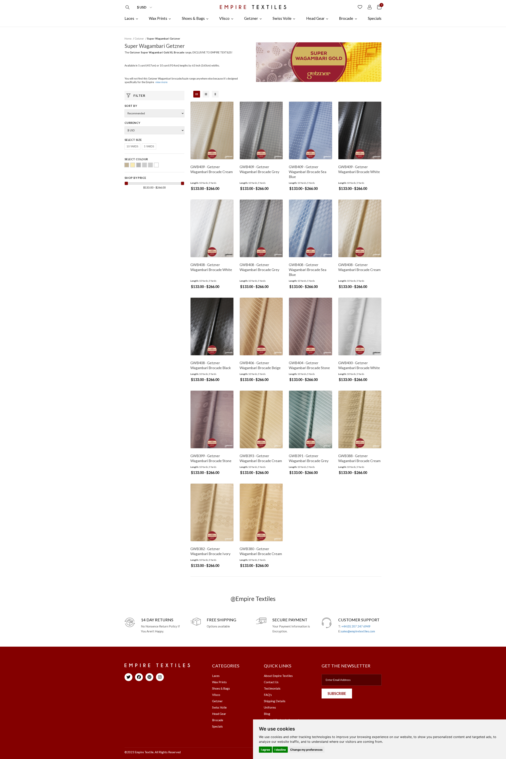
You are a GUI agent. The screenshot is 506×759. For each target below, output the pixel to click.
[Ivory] (144, 165)
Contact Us (271, 682)
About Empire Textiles (278, 676)
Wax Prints (219, 682)
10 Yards (132, 146)
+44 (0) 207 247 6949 (355, 626)
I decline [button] (280, 749)
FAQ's (268, 694)
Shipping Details (274, 701)
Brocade (217, 720)
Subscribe (337, 693)
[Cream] (133, 165)
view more (161, 82)
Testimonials (272, 688)
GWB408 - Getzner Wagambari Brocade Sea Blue (307, 269)
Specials (217, 726)
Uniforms (270, 707)
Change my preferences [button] (306, 749)
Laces (216, 676)
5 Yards (149, 146)
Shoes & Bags (221, 688)
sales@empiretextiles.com (358, 631)
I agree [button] (265, 749)
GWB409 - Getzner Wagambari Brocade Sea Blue (307, 172)
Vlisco (216, 694)
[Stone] (150, 165)
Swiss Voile (219, 707)
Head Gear (219, 713)
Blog (267, 713)
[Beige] (127, 165)
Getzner (139, 38)
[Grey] (139, 165)
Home (128, 38)
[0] (379, 7)
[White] (156, 165)
